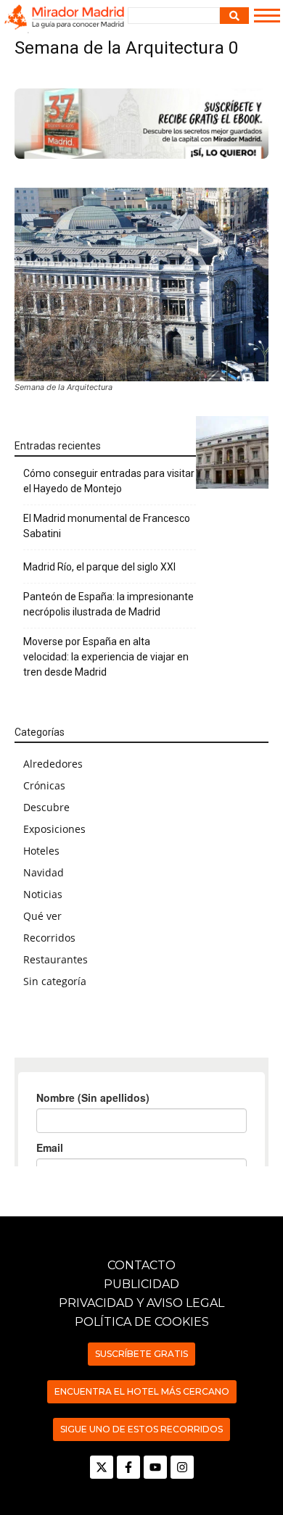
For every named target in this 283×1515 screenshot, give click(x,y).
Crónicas (44, 785)
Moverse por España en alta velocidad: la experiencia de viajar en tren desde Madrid (106, 657)
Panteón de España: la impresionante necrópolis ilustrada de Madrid (108, 604)
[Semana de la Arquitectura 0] (141, 284)
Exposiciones (54, 829)
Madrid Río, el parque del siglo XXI (99, 567)
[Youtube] (155, 1467)
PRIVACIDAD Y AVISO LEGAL (141, 1303)
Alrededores (53, 764)
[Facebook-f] (128, 1467)
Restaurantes (55, 959)
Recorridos (49, 938)
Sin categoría (54, 981)
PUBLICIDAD (141, 1284)
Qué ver (42, 916)
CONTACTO (141, 1265)
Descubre (46, 807)
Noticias (42, 894)
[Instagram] (182, 1467)
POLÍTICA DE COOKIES (142, 1322)
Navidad (43, 872)
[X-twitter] (101, 1467)
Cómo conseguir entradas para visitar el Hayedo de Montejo (108, 481)
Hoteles (41, 851)
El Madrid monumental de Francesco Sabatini (106, 525)
